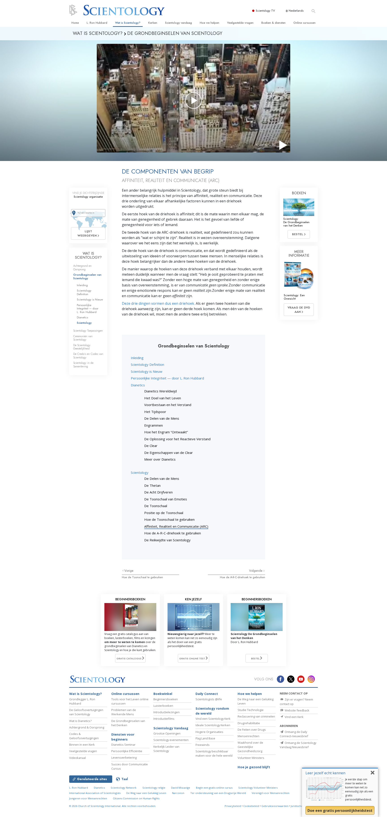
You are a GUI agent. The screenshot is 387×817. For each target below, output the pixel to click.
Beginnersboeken (165, 699)
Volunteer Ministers (251, 758)
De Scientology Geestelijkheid (81, 347)
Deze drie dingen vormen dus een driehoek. (158, 303)
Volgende (256, 570)
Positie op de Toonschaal (163, 512)
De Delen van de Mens (161, 418)
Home (75, 23)
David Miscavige (180, 787)
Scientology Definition (147, 364)
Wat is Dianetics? (80, 721)
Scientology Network (123, 787)
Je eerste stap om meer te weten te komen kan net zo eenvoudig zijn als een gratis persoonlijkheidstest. (359, 789)
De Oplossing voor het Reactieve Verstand (177, 439)
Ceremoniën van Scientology (82, 338)
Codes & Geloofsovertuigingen (84, 736)
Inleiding (137, 358)
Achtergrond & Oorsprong (86, 727)
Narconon (178, 793)
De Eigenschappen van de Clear (168, 452)
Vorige (128, 570)
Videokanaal (77, 758)
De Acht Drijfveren (158, 492)
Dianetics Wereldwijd (160, 391)
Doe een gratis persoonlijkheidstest (339, 810)
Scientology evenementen (171, 740)
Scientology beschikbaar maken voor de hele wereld (214, 753)
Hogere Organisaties (209, 732)
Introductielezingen (166, 712)
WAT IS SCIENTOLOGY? (88, 255)
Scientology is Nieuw (146, 371)
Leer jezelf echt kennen (325, 772)
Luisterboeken (163, 706)
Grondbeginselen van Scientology (87, 276)
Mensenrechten (248, 736)
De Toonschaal (155, 506)
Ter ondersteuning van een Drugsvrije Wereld (218, 793)
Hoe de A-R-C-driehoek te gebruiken (172, 533)
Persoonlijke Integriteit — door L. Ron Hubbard (167, 378)
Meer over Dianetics (160, 459)
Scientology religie (153, 787)
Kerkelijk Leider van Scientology (166, 749)
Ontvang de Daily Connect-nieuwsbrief (294, 734)
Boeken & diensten (273, 23)
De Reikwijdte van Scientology (167, 540)
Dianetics (138, 385)
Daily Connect (207, 694)
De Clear (150, 445)
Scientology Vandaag (170, 728)
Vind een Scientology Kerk (213, 719)
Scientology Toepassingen (88, 330)
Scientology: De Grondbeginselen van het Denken (296, 222)
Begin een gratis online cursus (214, 787)
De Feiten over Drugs (252, 730)
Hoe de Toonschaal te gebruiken (169, 519)
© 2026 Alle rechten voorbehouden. (112, 806)
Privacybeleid (233, 806)
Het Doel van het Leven (162, 398)
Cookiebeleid (251, 806)
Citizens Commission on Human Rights (136, 798)
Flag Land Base (205, 738)
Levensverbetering (124, 758)
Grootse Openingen (167, 733)
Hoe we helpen (209, 23)
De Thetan (152, 485)
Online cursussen (304, 23)
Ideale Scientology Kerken (213, 725)
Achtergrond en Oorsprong (82, 267)
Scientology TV (265, 10)
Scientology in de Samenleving (83, 364)
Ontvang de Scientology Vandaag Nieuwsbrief (298, 745)
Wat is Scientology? (127, 23)
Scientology (139, 472)
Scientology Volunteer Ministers (257, 787)
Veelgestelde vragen (240, 23)
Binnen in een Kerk (82, 745)
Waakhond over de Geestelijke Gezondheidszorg (250, 747)
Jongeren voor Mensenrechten (88, 798)
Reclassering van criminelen (256, 716)
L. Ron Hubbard (97, 23)
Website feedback (296, 710)
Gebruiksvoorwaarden (274, 806)
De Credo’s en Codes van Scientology (88, 355)
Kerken (152, 23)
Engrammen (153, 425)
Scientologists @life (209, 699)
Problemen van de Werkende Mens (123, 712)
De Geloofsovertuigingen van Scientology (86, 712)
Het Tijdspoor (155, 411)
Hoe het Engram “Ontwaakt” (166, 432)
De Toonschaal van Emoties (165, 499)
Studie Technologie (251, 710)
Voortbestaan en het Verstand (167, 404)
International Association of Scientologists (94, 793)
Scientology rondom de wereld (212, 710)
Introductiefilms (163, 719)
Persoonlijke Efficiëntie (126, 751)
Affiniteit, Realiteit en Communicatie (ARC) (176, 526)
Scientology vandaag (178, 23)
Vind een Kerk (293, 717)
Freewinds (203, 745)
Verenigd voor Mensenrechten (270, 793)
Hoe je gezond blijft (254, 767)
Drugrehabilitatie (249, 723)
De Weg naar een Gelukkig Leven (146, 793)
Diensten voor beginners (122, 736)
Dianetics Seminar (123, 745)
